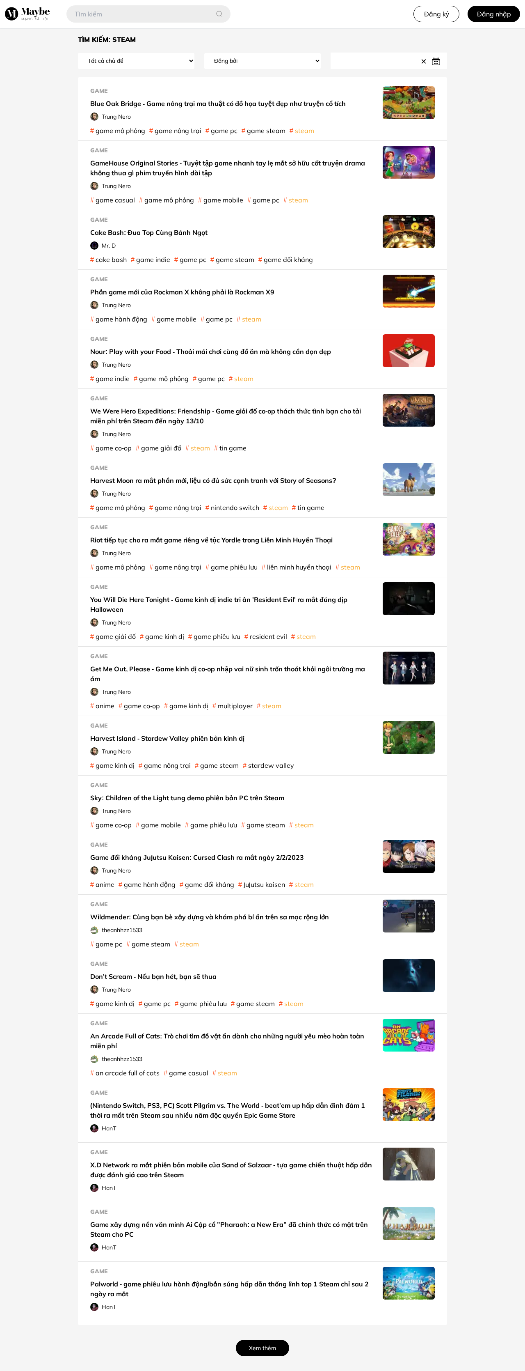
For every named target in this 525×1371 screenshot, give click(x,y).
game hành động (150, 884)
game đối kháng (288, 259)
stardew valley (271, 765)
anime (105, 706)
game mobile (223, 200)
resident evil (268, 636)
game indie (153, 259)
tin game (233, 448)
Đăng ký (436, 14)
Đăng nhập (494, 14)
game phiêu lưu (234, 567)
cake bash (111, 259)
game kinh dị (164, 636)
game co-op (114, 448)
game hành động (121, 319)
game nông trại (178, 130)
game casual (115, 200)
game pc (224, 130)
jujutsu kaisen (264, 884)
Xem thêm (262, 1347)
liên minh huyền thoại (299, 567)
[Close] (425, 61)
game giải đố (161, 448)
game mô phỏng (120, 130)
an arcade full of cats (128, 1073)
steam (304, 130)
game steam (266, 130)
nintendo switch (235, 507)
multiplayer (235, 706)
